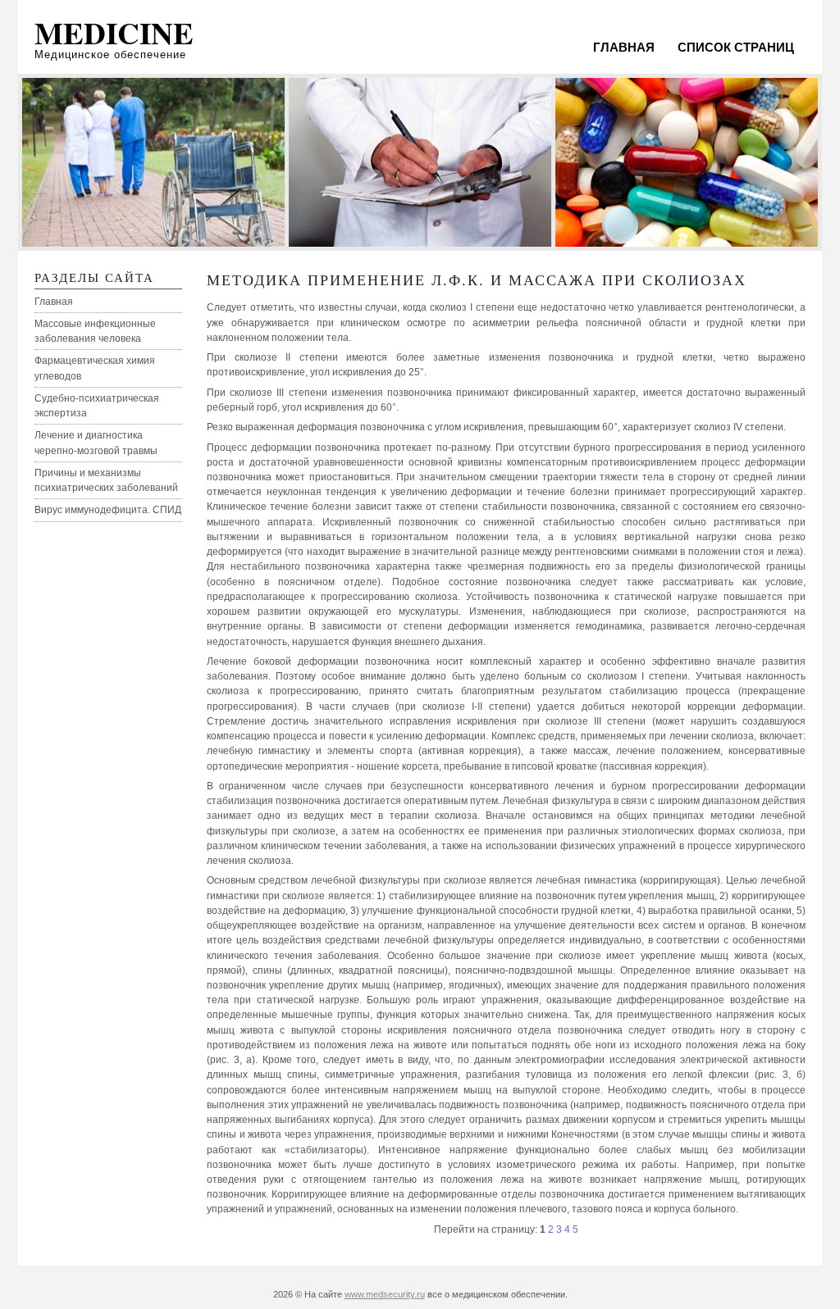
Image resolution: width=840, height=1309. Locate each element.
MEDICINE (114, 33)
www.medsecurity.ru (385, 1294)
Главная (624, 47)
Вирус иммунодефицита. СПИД (107, 510)
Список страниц (736, 47)
